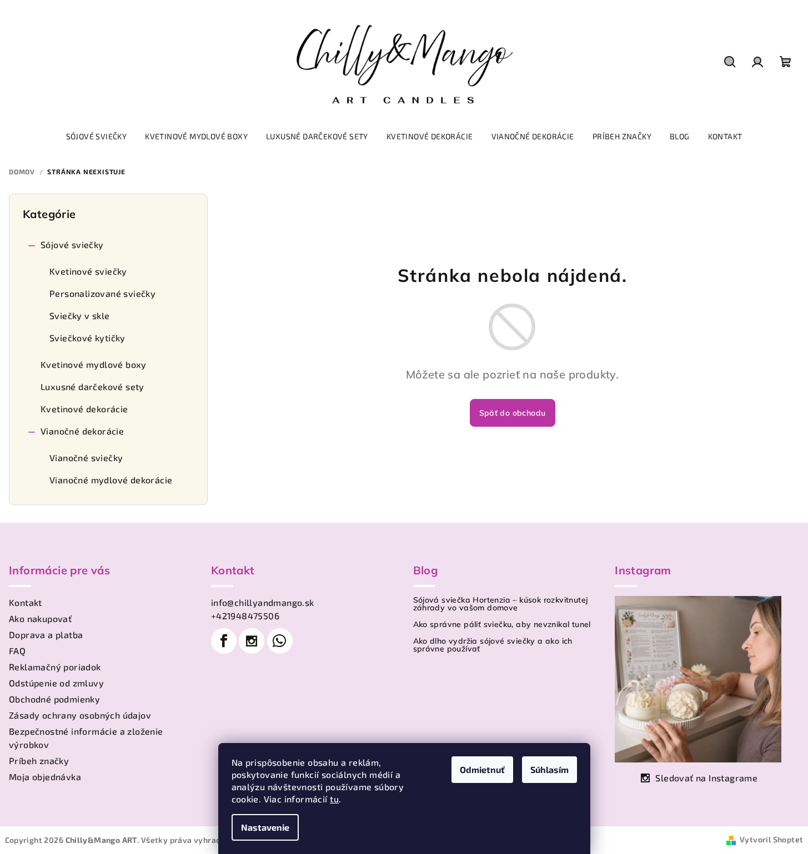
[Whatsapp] (280, 641)
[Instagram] (251, 641)
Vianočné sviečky (86, 457)
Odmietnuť (482, 769)
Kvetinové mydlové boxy (94, 364)
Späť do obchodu (512, 413)
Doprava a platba (46, 634)
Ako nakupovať (40, 618)
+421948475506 (245, 615)
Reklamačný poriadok (55, 666)
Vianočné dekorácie (82, 431)
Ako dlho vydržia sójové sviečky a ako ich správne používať (493, 645)
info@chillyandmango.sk (262, 602)
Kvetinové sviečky (88, 271)
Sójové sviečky (72, 244)
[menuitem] (96, 136)
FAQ (17, 650)
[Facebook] (224, 641)
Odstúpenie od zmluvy (56, 683)
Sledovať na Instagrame (706, 777)
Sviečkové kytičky (87, 337)
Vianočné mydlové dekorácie (110, 479)
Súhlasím (549, 769)
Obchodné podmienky (54, 699)
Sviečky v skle (79, 315)
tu (334, 799)
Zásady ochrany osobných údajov (80, 715)
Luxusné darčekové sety (92, 386)
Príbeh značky (39, 760)
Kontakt (25, 602)
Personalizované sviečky (102, 293)
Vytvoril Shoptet (771, 839)
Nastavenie (265, 827)
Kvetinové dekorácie (84, 408)
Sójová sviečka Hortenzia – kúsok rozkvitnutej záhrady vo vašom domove (500, 604)
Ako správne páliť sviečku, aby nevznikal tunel (502, 624)
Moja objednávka (45, 776)
